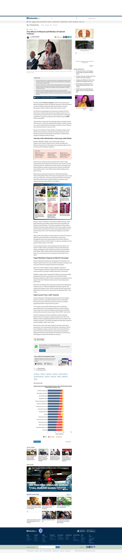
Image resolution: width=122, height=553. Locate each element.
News (82, 536)
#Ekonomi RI (53, 376)
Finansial (34, 21)
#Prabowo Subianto (63, 374)
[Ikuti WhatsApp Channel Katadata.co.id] (36, 346)
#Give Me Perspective (39, 376)
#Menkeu (43, 374)
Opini (74, 537)
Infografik (67, 536)
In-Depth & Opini (64, 21)
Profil (51, 537)
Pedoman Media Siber (47, 550)
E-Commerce (44, 536)
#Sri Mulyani (36, 374)
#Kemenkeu (48, 374)
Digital (38, 21)
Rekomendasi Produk (38, 184)
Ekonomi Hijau (43, 21)
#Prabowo (55, 374)
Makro (42, 25)
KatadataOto (91, 542)
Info (83, 21)
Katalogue (83, 539)
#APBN (59, 376)
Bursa (51, 25)
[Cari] (76, 18)
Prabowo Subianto (48, 102)
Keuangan (47, 25)
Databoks (91, 540)
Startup (43, 539)
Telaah (74, 536)
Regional (49, 21)
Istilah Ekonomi (53, 539)
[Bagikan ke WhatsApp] (71, 37)
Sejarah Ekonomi (53, 536)
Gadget (43, 540)
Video (80, 21)
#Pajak (35, 379)
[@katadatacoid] (94, 546)
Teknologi (44, 541)
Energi (28, 540)
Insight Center (91, 538)
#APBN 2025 (64, 376)
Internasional (29, 539)
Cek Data (67, 539)
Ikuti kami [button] (42, 350)
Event (90, 541)
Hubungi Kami (67, 550)
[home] (27, 22)
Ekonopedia (75, 21)
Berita (29, 21)
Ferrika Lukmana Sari (41, 370)
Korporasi (55, 25)
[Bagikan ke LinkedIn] (68, 36)
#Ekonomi (47, 376)
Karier (41, 550)
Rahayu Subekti (35, 36)
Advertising (36, 550)
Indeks (90, 536)
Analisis (67, 537)
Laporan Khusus (76, 540)
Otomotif (70, 21)
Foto (82, 540)
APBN (67, 116)
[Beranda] (27, 29)
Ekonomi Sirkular (61, 537)
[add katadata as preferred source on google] (52, 339)
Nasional (28, 536)
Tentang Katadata (30, 550)
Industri (28, 537)
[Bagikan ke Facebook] (64, 36)
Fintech (43, 537)
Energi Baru (60, 536)
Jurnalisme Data (55, 21)
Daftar (58, 547)
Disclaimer (62, 550)
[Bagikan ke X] (66, 36)
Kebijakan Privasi (56, 550)
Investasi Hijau (60, 539)
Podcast (82, 541)
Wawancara (75, 539)
